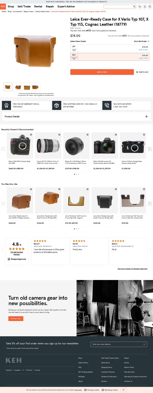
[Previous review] (2, 249)
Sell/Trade (24, 6)
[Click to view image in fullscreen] (36, 49)
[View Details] (20, 148)
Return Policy (129, 367)
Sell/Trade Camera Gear (110, 358)
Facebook (9, 370)
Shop (11, 6)
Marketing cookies (111, 390)
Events (126, 363)
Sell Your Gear (16, 319)
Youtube (37, 370)
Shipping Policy (106, 367)
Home (4, 11)
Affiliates (81, 377)
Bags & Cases (28, 11)
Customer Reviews (108, 372)
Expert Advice (66, 6)
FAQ (79, 367)
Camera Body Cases (42, 11)
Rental (38, 6)
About (80, 381)
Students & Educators (109, 377)
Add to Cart (102, 72)
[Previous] (3, 149)
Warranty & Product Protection (135, 377)
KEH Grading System (85, 372)
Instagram (17, 370)
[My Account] (145, 6)
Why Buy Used (129, 372)
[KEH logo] (13, 360)
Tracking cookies (93, 390)
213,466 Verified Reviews (17, 253)
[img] (17, 248)
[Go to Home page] (3, 7)
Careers (104, 381)
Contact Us (128, 381)
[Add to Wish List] (31, 134)
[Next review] (150, 249)
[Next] (150, 149)
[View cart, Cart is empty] (150, 6)
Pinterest (29, 370)
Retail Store (105, 363)
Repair (50, 6)
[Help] (140, 6)
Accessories (17, 11)
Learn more (78, 390)
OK (123, 390)
